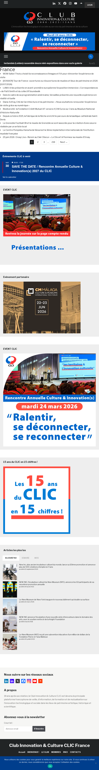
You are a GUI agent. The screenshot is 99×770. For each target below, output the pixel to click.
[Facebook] (65, 3)
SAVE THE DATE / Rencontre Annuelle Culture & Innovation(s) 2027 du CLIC (47, 168)
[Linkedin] (12, 681)
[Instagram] (70, 3)
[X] (59, 3)
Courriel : (8, 723)
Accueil (21, 752)
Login (89, 5)
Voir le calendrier (9, 177)
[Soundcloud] (81, 3)
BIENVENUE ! (33, 752)
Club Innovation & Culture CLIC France (49, 745)
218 (53, 142)
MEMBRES (56, 752)
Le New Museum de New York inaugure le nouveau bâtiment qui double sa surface (54, 599)
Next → (64, 142)
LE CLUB (45, 752)
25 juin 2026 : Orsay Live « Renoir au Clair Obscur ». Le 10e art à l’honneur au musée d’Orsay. (46, 137)
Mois (37, 558)
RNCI (65, 752)
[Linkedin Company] (54, 3)
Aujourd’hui (11, 558)
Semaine (25, 558)
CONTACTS (75, 752)
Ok (50, 766)
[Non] (95, 763)
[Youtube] (76, 3)
